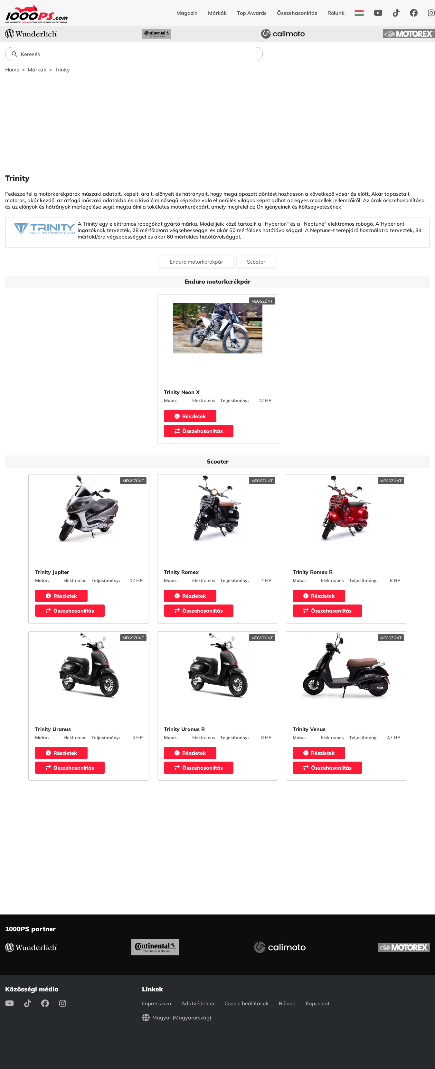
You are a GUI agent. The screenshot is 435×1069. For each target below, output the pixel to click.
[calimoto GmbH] (283, 34)
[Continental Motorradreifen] (157, 34)
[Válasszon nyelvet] (359, 12)
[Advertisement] (217, 123)
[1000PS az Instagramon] (67, 1003)
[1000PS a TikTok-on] (396, 12)
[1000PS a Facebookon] (413, 12)
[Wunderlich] (31, 34)
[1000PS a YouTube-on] (378, 12)
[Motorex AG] (409, 34)
